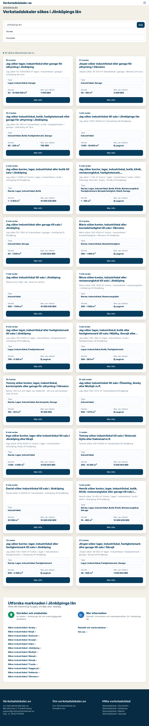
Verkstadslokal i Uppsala (114, 713)
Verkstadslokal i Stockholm (115, 705)
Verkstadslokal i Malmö (113, 711)
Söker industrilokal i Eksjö (21, 631)
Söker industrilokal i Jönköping (23, 648)
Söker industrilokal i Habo (21, 644)
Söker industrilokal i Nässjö (22, 656)
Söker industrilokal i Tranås (22, 664)
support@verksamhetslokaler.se (18, 711)
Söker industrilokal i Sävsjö (22, 660)
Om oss (81, 632)
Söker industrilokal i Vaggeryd (23, 668)
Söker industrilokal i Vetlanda (23, 672)
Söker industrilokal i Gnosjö (22, 640)
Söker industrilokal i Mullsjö (22, 652)
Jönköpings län (10, 7)
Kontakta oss (59, 708)
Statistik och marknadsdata (92, 627)
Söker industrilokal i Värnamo (23, 676)
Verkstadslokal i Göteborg (114, 708)
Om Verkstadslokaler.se (64, 705)
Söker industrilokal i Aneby (21, 627)
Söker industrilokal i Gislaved (23, 635)
